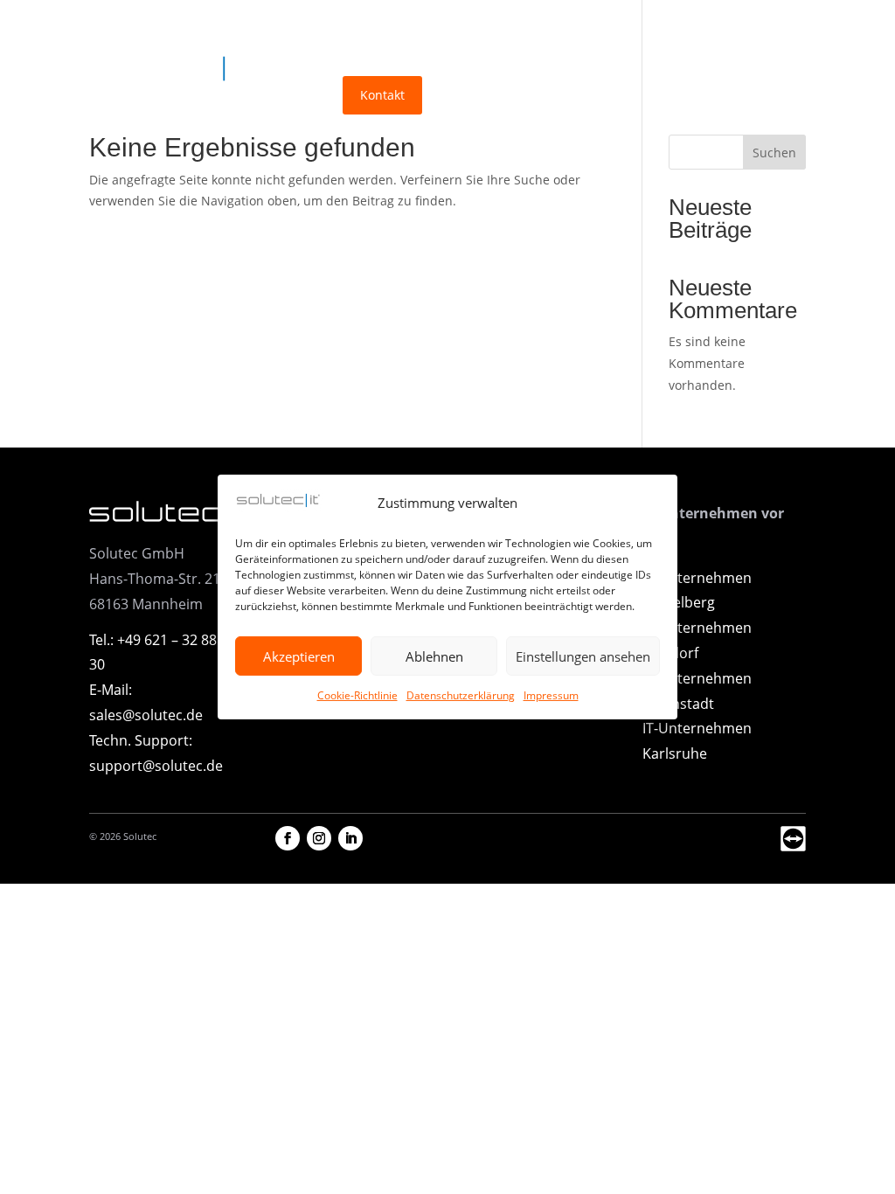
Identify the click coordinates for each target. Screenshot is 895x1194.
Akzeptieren (299, 656)
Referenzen (615, 33)
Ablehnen (434, 656)
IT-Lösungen (307, 33)
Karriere (296, 95)
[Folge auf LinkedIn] (350, 838)
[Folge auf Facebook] (287, 838)
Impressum (551, 695)
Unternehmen (713, 33)
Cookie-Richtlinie (357, 695)
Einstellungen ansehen (583, 656)
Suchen (774, 152)
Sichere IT (412, 33)
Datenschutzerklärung (460, 695)
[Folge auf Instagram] (319, 838)
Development (520, 33)
